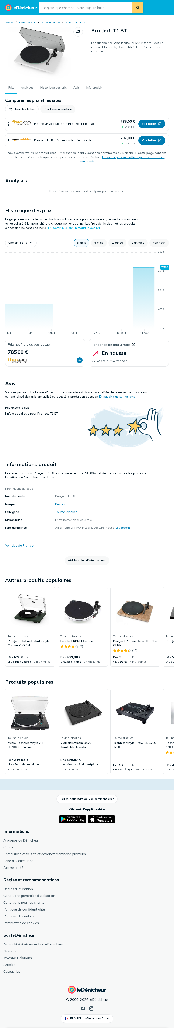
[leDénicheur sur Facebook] (82, 1008)
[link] (30, 627)
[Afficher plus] (8, 124)
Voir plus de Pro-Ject (19, 545)
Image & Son (27, 22)
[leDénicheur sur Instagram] (91, 1008)
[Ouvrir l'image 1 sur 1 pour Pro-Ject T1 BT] (39, 53)
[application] (87, 293)
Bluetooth (123, 528)
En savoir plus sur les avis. (117, 396)
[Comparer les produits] (78, 32)
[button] (22, 109)
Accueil (9, 22)
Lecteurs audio (50, 22)
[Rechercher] (137, 7)
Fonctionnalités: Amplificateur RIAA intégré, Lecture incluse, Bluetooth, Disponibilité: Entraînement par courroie (127, 47)
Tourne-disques (75, 22)
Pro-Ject (61, 504)
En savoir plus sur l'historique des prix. (75, 228)
